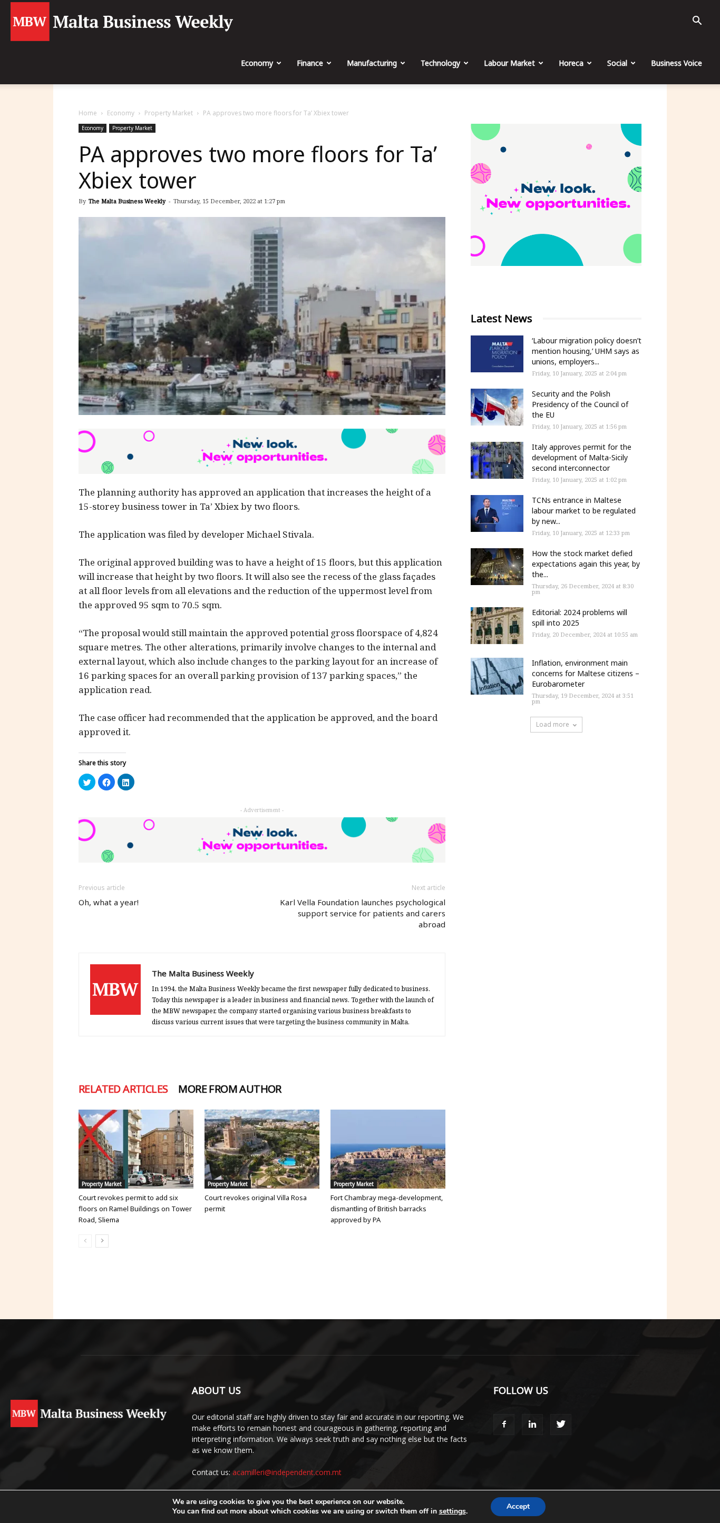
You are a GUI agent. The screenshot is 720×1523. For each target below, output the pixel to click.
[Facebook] (503, 1424)
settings (452, 1511)
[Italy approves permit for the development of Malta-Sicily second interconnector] (497, 460)
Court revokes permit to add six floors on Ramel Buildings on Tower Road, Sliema (135, 1208)
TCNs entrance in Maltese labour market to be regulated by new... (584, 510)
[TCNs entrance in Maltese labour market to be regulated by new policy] (497, 513)
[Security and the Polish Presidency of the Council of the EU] (497, 407)
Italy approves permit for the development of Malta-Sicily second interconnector (581, 457)
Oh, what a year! (109, 902)
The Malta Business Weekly (127, 201)
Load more (552, 724)
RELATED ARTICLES (123, 1089)
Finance (310, 63)
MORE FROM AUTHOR (229, 1089)
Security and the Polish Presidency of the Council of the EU (580, 404)
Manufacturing (372, 63)
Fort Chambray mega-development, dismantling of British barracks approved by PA (386, 1208)
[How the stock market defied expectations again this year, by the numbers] (497, 566)
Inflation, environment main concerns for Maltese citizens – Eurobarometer (585, 673)
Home (88, 112)
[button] (696, 22)
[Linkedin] (532, 1424)
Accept (518, 1506)
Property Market (168, 112)
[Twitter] (560, 1424)
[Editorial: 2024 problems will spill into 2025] (497, 625)
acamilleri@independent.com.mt (287, 1472)
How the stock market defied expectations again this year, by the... (586, 563)
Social (617, 63)
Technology (440, 63)
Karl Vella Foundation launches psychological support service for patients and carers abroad (362, 913)
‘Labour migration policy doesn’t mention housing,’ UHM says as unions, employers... (586, 351)
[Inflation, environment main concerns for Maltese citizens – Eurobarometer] (497, 676)
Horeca (571, 63)
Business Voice (676, 63)
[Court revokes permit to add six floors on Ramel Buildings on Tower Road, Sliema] (136, 1149)
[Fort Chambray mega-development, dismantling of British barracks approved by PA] (387, 1149)
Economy (257, 63)
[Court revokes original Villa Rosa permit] (262, 1149)
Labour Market (509, 63)
